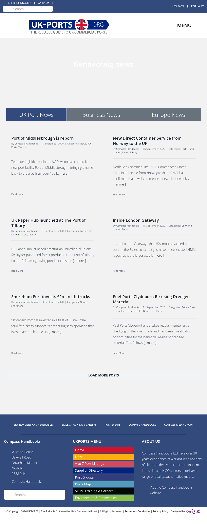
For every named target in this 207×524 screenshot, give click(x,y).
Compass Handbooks (26, 143)
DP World (187, 225)
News (83, 143)
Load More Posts (103, 375)
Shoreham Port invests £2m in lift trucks (50, 296)
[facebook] (97, 520)
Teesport (23, 147)
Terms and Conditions (138, 511)
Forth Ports (188, 149)
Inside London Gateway (136, 220)
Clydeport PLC (134, 311)
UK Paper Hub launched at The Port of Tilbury (48, 222)
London (117, 152)
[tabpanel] (103, 258)
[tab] (36, 114)
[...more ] (62, 173)
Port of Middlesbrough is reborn (42, 138)
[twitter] (103, 520)
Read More (17, 194)
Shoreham (17, 305)
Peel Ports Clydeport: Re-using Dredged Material (151, 299)
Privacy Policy (161, 511)
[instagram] (110, 520)
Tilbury (133, 152)
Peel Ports (156, 311)
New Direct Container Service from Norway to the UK (147, 140)
